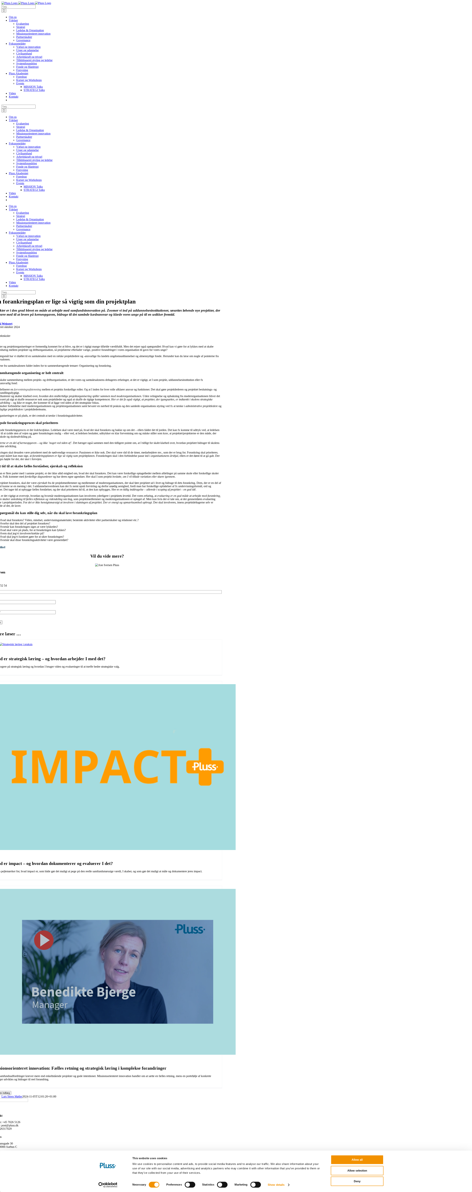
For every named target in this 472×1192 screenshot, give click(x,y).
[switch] (190, 1185)
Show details (276, 1184)
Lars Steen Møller (11, 1096)
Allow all (357, 1159)
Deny (357, 1181)
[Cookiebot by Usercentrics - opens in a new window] (108, 1185)
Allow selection (357, 1170)
